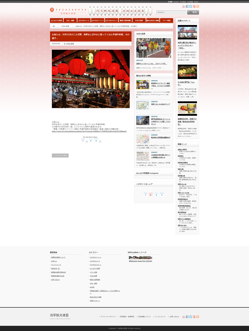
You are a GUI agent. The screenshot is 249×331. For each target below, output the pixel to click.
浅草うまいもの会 (183, 192)
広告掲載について (144, 317)
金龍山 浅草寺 (182, 149)
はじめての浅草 (56, 20)
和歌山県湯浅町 (147, 261)
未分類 (92, 287)
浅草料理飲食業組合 (184, 206)
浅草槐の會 (181, 175)
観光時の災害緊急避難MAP (160, 137)
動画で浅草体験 (125, 20)
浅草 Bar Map (182, 225)
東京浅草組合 (182, 212)
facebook (187, 6)
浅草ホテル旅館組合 (184, 219)
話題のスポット (95, 300)
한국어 (196, 1)
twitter (190, 6)
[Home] (54, 26)
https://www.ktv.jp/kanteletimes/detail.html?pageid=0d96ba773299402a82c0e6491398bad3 (89, 131)
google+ (194, 6)
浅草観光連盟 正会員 (57, 276)
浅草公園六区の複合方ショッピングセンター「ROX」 (187, 45)
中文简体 (183, 1)
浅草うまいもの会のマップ (160, 104)
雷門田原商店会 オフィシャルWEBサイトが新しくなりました (160, 121)
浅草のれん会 (182, 184)
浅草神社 (181, 156)
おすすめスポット (111, 20)
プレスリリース (56, 264)
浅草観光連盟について (58, 257)
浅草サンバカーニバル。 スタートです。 (151, 64)
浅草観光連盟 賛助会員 (58, 272)
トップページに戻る (60, 155)
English (176, 1)
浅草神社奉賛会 (183, 162)
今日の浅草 (139, 20)
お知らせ (54, 261)
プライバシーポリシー (108, 317)
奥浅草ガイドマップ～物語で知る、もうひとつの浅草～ (160, 85)
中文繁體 (190, 1)
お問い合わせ (55, 279)
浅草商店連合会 (183, 199)
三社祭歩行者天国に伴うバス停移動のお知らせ (160, 156)
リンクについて (160, 317)
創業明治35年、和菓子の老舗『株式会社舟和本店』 (187, 121)
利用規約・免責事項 (127, 317)
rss (197, 6)
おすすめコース (84, 20)
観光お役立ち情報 (153, 20)
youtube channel (183, 6)
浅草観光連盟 (59, 315)
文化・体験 (70, 20)
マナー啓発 (166, 20)
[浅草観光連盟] (68, 13)
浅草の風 (181, 169)
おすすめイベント (98, 20)
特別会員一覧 (55, 268)
